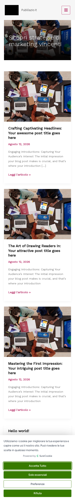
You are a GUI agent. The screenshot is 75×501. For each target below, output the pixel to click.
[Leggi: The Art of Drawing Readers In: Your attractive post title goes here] (37, 213)
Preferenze (38, 484)
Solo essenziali (37, 475)
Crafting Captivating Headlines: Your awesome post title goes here (35, 133)
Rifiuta (38, 493)
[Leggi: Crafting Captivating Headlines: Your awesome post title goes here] (37, 96)
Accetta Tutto (37, 466)
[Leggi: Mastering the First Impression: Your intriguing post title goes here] (37, 331)
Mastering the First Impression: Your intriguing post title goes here (35, 368)
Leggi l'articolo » (19, 175)
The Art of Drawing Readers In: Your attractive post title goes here (34, 250)
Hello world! (18, 431)
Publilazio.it (29, 10)
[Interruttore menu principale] (66, 10)
